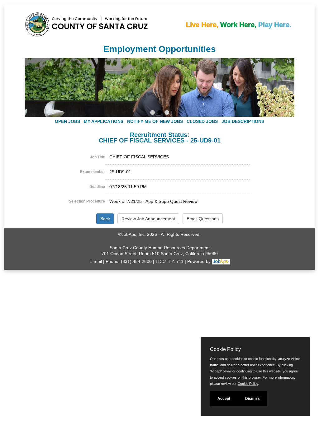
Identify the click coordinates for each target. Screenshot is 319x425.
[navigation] (159, 121)
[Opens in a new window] (221, 261)
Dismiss (252, 398)
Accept (223, 398)
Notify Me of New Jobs (155, 121)
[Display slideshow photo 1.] (152, 113)
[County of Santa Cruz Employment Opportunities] (43, 21)
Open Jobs (67, 121)
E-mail (95, 261)
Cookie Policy (248, 383)
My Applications (103, 121)
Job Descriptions (242, 121)
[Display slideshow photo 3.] (167, 113)
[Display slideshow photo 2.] (160, 113)
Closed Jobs (202, 121)
